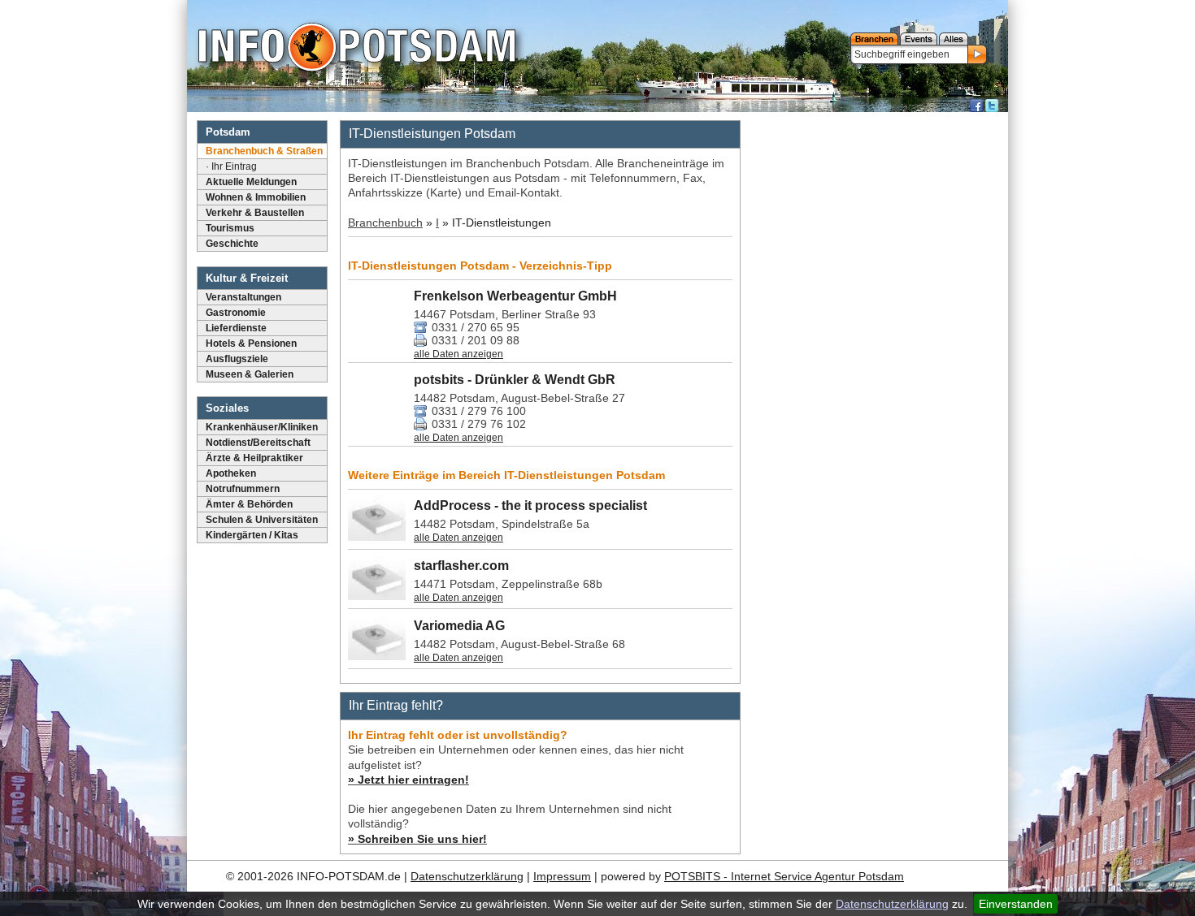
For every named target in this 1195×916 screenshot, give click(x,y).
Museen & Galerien (249, 374)
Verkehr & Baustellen (255, 212)
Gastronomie (236, 312)
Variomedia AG (459, 626)
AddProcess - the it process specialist (530, 505)
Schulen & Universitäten (262, 519)
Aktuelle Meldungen (251, 182)
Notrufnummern (243, 489)
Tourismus (230, 228)
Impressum (562, 876)
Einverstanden (1016, 903)
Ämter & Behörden (249, 504)
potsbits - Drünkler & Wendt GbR (514, 380)
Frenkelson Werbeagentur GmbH (515, 296)
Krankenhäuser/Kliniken (262, 427)
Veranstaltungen (243, 297)
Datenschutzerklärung (892, 903)
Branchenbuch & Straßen (264, 151)
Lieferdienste (236, 328)
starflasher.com (461, 565)
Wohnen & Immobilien (256, 197)
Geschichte (232, 243)
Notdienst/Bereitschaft (258, 442)
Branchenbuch (385, 222)
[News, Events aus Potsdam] (356, 49)
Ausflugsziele (237, 359)
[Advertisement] (876, 361)
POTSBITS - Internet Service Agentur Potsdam (784, 876)
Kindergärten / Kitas (252, 535)
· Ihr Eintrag (231, 166)
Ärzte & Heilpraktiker (254, 458)
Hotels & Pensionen (251, 343)
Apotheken (231, 473)
